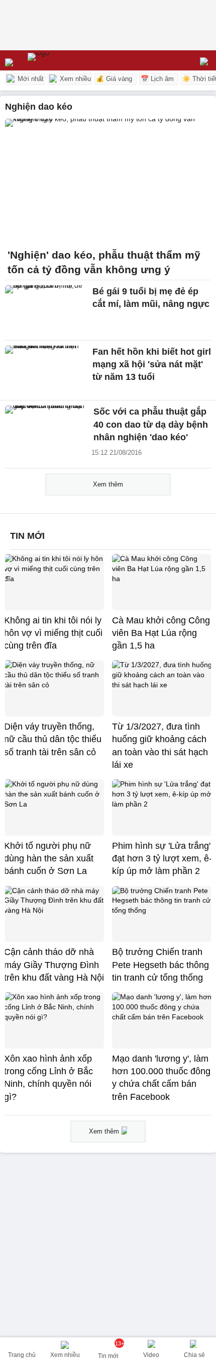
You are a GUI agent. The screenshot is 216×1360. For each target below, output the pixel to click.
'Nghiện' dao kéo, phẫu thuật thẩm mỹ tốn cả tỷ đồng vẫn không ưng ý (104, 262)
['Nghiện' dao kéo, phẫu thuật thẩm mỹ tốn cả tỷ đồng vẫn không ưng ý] (108, 181)
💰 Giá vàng (114, 79)
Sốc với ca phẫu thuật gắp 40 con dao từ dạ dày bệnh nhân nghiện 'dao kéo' (150, 424)
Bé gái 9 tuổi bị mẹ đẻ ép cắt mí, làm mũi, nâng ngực (150, 297)
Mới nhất (30, 79)
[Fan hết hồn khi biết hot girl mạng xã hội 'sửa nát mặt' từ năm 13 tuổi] (46, 370)
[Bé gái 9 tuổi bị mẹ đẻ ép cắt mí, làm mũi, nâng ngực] (46, 310)
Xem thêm (108, 484)
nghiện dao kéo (38, 107)
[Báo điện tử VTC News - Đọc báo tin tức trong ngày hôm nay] (61, 60)
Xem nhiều (74, 79)
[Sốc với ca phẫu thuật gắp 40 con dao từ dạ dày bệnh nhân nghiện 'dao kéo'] (46, 430)
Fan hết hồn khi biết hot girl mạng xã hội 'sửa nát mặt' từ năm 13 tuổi (151, 364)
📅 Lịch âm (157, 79)
